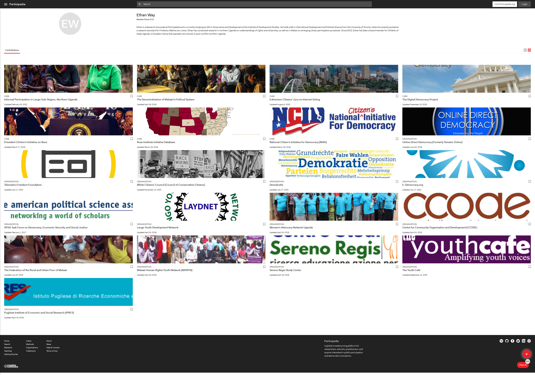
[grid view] (529, 50)
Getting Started (11, 354)
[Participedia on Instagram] (529, 342)
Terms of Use (51, 351)
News (48, 344)
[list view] (525, 50)
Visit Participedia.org (505, 4)
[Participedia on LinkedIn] (523, 342)
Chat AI (524, 364)
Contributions (12, 50)
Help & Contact (52, 347)
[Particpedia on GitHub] (507, 342)
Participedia (17, 4)
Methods (30, 344)
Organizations (32, 347)
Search (7, 344)
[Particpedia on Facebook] (512, 342)
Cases (28, 341)
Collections (31, 351)
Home (6, 341)
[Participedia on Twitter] (518, 342)
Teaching (8, 351)
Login (524, 4)
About (49, 341)
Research (8, 347)
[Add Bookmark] (132, 97)
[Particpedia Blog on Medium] (501, 342)
